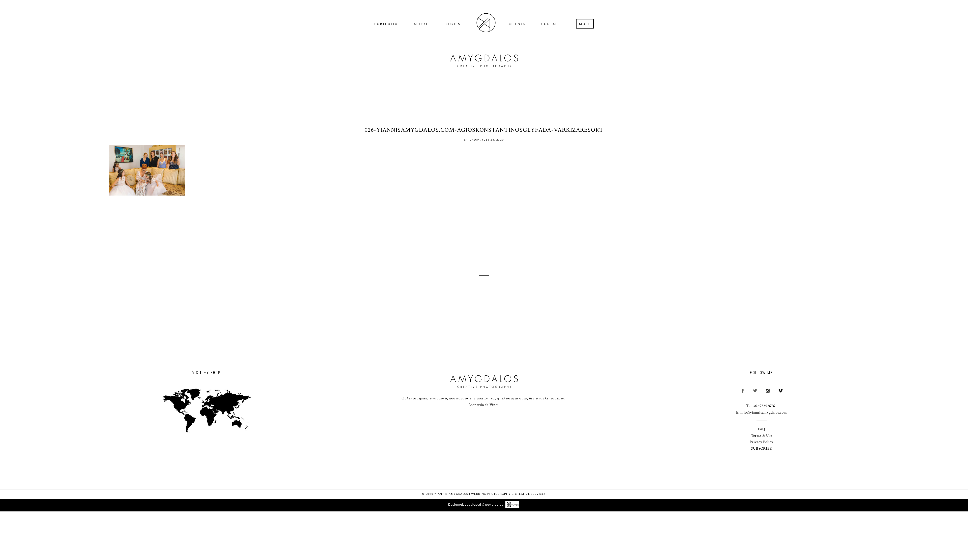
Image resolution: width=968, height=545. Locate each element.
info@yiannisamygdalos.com (763, 412)
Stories (452, 24)
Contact (551, 24)
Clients (517, 24)
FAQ (761, 429)
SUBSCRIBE (761, 448)
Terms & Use (761, 435)
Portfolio (386, 24)
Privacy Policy (761, 442)
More (585, 24)
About (421, 24)
